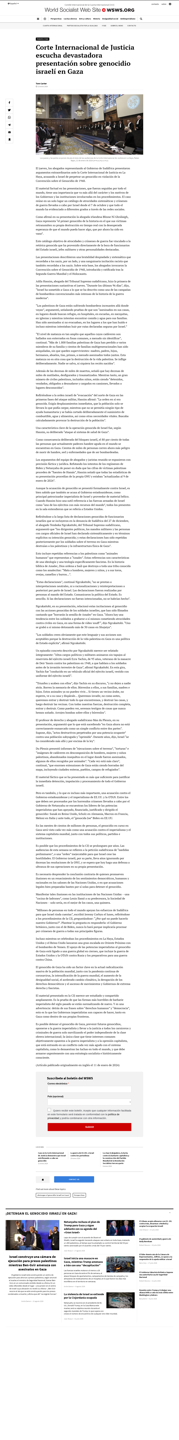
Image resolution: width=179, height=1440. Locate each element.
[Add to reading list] (9, 139)
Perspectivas (79, 1195)
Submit (89, 1127)
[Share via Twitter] (9, 110)
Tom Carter (41, 83)
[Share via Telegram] (9, 124)
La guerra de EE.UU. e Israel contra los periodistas (82, 1154)
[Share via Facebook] (9, 102)
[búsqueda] (141, 20)
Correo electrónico (57, 1084)
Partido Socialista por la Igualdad (82, 26)
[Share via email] (9, 132)
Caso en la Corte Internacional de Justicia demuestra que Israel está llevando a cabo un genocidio (52, 1157)
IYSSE (104, 26)
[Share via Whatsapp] (9, 117)
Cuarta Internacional (53, 26)
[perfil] (170, 4)
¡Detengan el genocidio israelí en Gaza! (53, 1195)
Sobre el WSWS (117, 26)
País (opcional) (55, 1096)
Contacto (131, 26)
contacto (155, 4)
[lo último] (45, 20)
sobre (164, 4)
